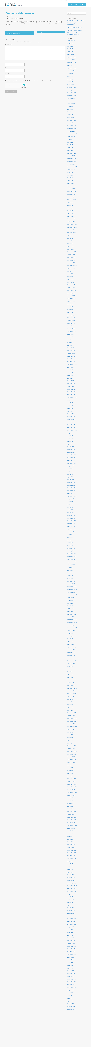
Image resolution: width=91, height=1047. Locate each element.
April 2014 (70, 444)
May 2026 (70, 49)
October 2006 (71, 691)
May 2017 (70, 342)
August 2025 (71, 70)
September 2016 (71, 364)
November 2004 (72, 754)
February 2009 (71, 614)
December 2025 (71, 62)
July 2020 (70, 238)
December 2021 (71, 191)
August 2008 (71, 630)
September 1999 (71, 924)
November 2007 (72, 655)
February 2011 (71, 548)
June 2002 (70, 833)
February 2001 (71, 877)
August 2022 (71, 169)
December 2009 (71, 586)
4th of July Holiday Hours (74, 30)
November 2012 (71, 490)
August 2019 (71, 268)
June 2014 (70, 438)
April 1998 (70, 968)
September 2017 (71, 331)
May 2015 (70, 408)
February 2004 (71, 778)
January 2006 (71, 715)
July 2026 (70, 43)
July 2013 (70, 468)
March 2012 (70, 512)
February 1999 (71, 940)
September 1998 (71, 954)
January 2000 (71, 913)
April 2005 (70, 740)
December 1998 (71, 946)
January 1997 (71, 1009)
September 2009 (72, 595)
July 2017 (70, 337)
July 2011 (69, 534)
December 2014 (71, 422)
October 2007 (71, 658)
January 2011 (71, 551)
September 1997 (71, 987)
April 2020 (70, 246)
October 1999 (71, 921)
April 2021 (70, 213)
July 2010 (70, 567)
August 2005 (71, 729)
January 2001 (71, 880)
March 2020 (70, 249)
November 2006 (72, 688)
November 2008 (72, 622)
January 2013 (71, 485)
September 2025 (72, 68)
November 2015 (71, 392)
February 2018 (71, 317)
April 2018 (70, 312)
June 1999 (70, 929)
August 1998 (70, 957)
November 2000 (72, 885)
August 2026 (71, 40)
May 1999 (70, 932)
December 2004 (72, 751)
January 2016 (71, 386)
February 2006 (71, 713)
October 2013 (71, 460)
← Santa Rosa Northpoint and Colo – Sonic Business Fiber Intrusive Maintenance (19, 32)
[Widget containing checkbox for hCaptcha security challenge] (15, 86)
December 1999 (71, 916)
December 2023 (71, 125)
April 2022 (70, 180)
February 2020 (71, 252)
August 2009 (71, 597)
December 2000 (72, 883)
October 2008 (71, 625)
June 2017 (70, 339)
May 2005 (70, 737)
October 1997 (71, 984)
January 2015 (71, 419)
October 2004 (71, 756)
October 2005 (71, 724)
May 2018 (70, 309)
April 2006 (70, 707)
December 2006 (71, 685)
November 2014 (71, 424)
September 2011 (71, 529)
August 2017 (71, 334)
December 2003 (71, 784)
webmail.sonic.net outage (74, 27)
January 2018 (71, 320)
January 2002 (71, 847)
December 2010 (71, 553)
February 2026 (71, 57)
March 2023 (70, 150)
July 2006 (70, 699)
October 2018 (71, 296)
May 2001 (70, 869)
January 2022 (71, 188)
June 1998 (70, 962)
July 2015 (70, 403)
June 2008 (70, 636)
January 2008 (71, 649)
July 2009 (70, 600)
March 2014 (70, 446)
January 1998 (71, 976)
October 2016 (71, 361)
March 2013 (70, 479)
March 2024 (70, 117)
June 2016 (70, 372)
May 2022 (70, 177)
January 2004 (71, 781)
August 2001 (71, 861)
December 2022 (71, 158)
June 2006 (70, 702)
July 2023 (70, 139)
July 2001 (70, 864)
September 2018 (71, 298)
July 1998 (70, 960)
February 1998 (71, 973)
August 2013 (71, 466)
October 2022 (71, 164)
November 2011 (71, 523)
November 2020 (72, 227)
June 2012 (70, 504)
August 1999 (70, 927)
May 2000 (70, 902)
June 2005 (70, 735)
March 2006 (70, 710)
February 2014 (71, 449)
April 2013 (70, 477)
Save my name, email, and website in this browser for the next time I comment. (28, 81)
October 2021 (71, 197)
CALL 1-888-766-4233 (63, 0)
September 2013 (71, 463)
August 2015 (71, 400)
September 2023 (72, 134)
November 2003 (72, 787)
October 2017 (71, 328)
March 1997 (70, 1003)
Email (7, 68)
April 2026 (70, 51)
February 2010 (71, 581)
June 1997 (70, 995)
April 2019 (70, 279)
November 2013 (71, 457)
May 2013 (70, 474)
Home (20, 5)
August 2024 (71, 103)
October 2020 (71, 230)
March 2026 (70, 54)
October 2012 (71, 493)
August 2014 (71, 433)
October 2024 (71, 98)
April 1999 (70, 935)
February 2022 (71, 186)
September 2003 (72, 792)
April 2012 (70, 509)
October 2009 (71, 592)
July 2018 (70, 304)
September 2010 (72, 562)
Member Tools (82, 0)
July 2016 (70, 370)
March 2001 (70, 874)
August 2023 (71, 136)
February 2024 (71, 120)
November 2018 (71, 293)
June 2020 (70, 241)
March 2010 (70, 578)
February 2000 (71, 910)
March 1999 (70, 938)
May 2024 (70, 112)
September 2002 (72, 825)
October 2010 (71, 559)
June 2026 (70, 46)
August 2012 (71, 499)
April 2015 (70, 411)
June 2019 (70, 274)
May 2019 (70, 276)
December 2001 (71, 850)
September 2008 (72, 628)
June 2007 (70, 669)
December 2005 (71, 718)
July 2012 (70, 501)
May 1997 (70, 998)
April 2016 (70, 378)
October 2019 (71, 263)
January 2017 (71, 353)
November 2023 (71, 128)
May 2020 (70, 243)
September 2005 (72, 726)
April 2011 (70, 542)
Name (7, 62)
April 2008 (70, 641)
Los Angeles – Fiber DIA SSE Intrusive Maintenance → (51, 32)
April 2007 (70, 674)
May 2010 (70, 573)
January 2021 (71, 221)
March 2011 (70, 545)
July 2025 (70, 73)
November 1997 (71, 981)
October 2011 (71, 526)
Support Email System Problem (76, 20)
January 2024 (71, 123)
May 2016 (70, 375)
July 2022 (70, 172)
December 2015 (71, 389)
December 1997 (71, 979)
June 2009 (70, 603)
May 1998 (70, 965)
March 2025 (70, 84)
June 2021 (70, 208)
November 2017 (71, 326)
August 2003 (71, 795)
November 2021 (71, 194)
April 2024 (70, 114)
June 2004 (70, 767)
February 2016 (71, 383)
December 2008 (71, 619)
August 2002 (71, 828)
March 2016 (70, 381)
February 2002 (71, 844)
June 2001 (70, 866)
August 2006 (71, 696)
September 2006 (72, 693)
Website (7, 74)
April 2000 (70, 905)
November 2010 (71, 556)
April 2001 (70, 872)
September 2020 (72, 232)
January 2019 (71, 287)
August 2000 (71, 894)
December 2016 (71, 356)
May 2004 (70, 770)
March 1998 (70, 971)
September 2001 (72, 858)
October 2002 (71, 822)
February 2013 (71, 482)
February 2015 (71, 416)
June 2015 (70, 405)
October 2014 (71, 427)
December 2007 (71, 652)
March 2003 (70, 809)
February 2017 (71, 350)
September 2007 (72, 660)
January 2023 (71, 156)
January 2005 (71, 748)
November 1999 (71, 918)
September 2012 (71, 496)
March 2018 (70, 315)
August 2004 (71, 762)
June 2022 (70, 175)
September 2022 (72, 167)
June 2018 (70, 306)
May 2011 (69, 540)
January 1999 (71, 943)
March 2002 (70, 842)
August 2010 (71, 564)
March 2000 (70, 907)
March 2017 (70, 348)
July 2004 (70, 765)
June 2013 (70, 471)
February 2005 (71, 745)
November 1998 (71, 949)
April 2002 (70, 839)
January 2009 (71, 617)
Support (71, 0)
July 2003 (70, 798)
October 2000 (71, 888)
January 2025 (71, 90)
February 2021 (71, 219)
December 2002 (71, 817)
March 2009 (70, 611)
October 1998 (71, 951)
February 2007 (71, 680)
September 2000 (72, 891)
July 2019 (70, 271)
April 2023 (70, 147)
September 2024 (72, 101)
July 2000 (70, 896)
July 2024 (70, 106)
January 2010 (71, 584)
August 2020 (71, 235)
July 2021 (70, 205)
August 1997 (70, 990)
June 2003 (70, 800)
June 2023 (70, 142)
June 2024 (70, 109)
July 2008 (70, 633)
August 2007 (71, 663)
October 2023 (71, 131)
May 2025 (70, 79)
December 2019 (71, 257)
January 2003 (71, 814)
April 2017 (70, 345)
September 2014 (72, 430)
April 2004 (70, 773)
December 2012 (71, 488)
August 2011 (70, 532)
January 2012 (71, 518)
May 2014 (70, 441)
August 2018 (71, 301)
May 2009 (70, 606)
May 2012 (70, 507)
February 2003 (71, 811)
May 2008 (70, 638)
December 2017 (71, 323)
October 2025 (71, 65)
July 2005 (70, 732)
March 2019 (70, 282)
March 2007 (70, 677)
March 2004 (70, 776)
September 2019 (71, 265)
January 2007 (71, 682)
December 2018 (71, 290)
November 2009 (72, 589)
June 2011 (70, 537)
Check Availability (77, 4)
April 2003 (70, 806)
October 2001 (71, 855)
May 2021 (70, 210)
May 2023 (70, 145)
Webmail (76, 0)
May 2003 (70, 803)
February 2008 (71, 647)
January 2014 (71, 452)
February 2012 (71, 515)
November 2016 (71, 359)
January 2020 (71, 254)
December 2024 (71, 92)
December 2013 (71, 455)
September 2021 (71, 199)
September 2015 (71, 397)
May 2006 (70, 704)
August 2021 (71, 202)
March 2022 (70, 183)
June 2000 (70, 899)
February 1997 (71, 1006)
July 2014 (70, 435)
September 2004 (72, 759)
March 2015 (70, 413)
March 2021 (70, 216)
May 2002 (70, 836)
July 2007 (70, 666)
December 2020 (71, 224)
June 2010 (70, 570)
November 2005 (72, 721)
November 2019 (71, 260)
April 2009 (70, 608)
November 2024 (72, 95)
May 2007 (70, 671)
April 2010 (70, 575)
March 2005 (70, 743)
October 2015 (71, 394)
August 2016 (71, 367)
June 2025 (70, 76)
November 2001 (71, 853)
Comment (8, 44)
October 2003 (71, 789)
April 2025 (70, 81)
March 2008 (70, 644)
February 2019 (71, 285)
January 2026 (71, 60)
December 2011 (71, 520)
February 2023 (71, 153)
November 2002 (72, 820)
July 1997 (70, 992)
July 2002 (70, 831)
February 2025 (71, 87)
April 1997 (70, 1001)
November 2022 (71, 161)
